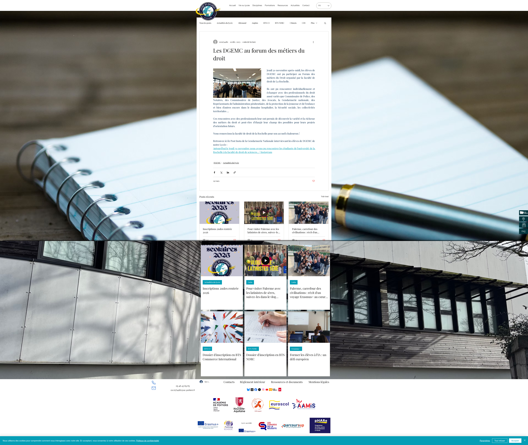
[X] (259, 389)
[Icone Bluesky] (248, 389)
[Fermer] (524, 440)
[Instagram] (263, 389)
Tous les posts (205, 23)
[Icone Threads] (252, 389)
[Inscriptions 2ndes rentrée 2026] (219, 213)
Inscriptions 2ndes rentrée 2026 (217, 230)
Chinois (293, 23)
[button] (325, 23)
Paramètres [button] (485, 440)
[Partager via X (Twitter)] (221, 172)
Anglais (255, 23)
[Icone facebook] (255, 389)
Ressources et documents (287, 382)
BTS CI (266, 23)
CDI (303, 23)
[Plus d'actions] (313, 42)
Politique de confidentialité (147, 440)
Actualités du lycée (225, 23)
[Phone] (153, 382)
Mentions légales (319, 382)
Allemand (242, 23)
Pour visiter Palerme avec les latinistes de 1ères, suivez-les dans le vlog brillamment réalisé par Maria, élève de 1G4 (263, 230)
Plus (312, 23)
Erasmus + (296, 348)
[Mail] (153, 388)
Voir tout (325, 196)
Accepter (515, 440)
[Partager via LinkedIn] (228, 172)
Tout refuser (499, 440)
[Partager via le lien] (234, 172)
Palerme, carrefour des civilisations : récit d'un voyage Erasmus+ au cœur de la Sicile (308, 230)
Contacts (229, 382)
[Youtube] (267, 389)
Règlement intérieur (252, 382)
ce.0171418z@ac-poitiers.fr (183, 390)
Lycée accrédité (246, 423)
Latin (250, 282)
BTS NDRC (279, 23)
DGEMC (217, 162)
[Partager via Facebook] (214, 172)
